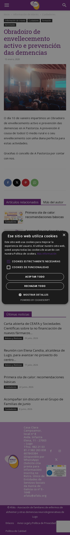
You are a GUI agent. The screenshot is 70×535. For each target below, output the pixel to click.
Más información (47, 253)
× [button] (63, 235)
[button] (35, 295)
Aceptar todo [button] (35, 276)
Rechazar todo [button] (35, 286)
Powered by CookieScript (35, 299)
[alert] (35, 267)
